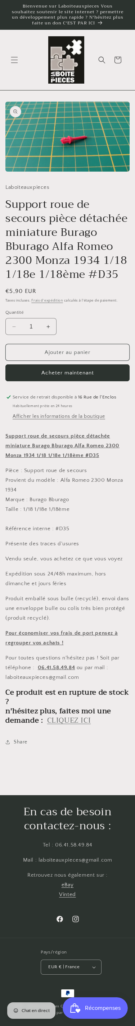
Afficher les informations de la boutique (59, 416)
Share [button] (20, 742)
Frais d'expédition (47, 301)
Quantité (14, 312)
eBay (67, 885)
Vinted (67, 894)
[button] (14, 60)
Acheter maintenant (67, 373)
